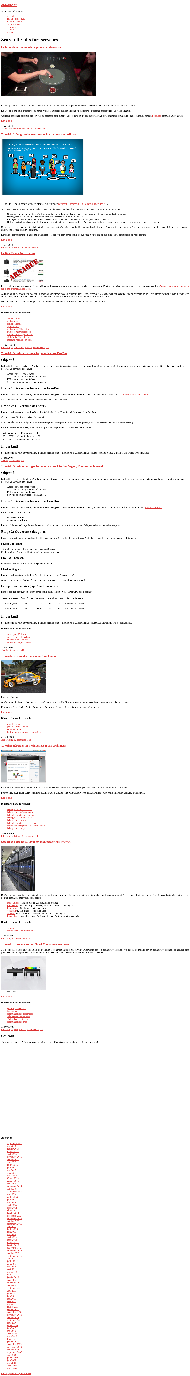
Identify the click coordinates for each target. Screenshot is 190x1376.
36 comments (15, 650)
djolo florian (13, 326)
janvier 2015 (13, 1181)
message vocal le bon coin (19, 340)
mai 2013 (11, 1234)
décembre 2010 (14, 1312)
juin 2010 (11, 1328)
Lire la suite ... (8, 121)
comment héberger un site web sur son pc (26, 825)
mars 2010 (12, 1336)
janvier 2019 (13, 1149)
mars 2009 (12, 1368)
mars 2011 (12, 1304)
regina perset (13, 321)
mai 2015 (11, 1170)
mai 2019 (11, 1146)
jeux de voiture (14, 724)
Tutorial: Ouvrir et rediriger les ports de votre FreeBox (34, 353)
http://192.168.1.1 (153, 507)
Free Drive (12, 908)
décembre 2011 (14, 1280)
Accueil (10, 16)
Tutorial (17, 247)
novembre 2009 (14, 1347)
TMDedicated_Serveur (18, 1019)
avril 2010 (12, 1333)
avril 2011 (11, 1301)
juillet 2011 (12, 1293)
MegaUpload (13, 903)
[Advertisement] (95, 1088)
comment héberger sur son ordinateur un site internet (82, 204)
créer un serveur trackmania (20, 1013)
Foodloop (157, 116)
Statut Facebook (14, 21)
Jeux (3, 739)
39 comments (28, 836)
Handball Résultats (16, 19)
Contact (10, 32)
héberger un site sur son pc (19, 809)
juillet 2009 (12, 1357)
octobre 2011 (13, 1285)
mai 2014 (11, 1202)
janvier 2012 (13, 1277)
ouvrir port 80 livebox (17, 634)
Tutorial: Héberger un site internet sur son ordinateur (33, 745)
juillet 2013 (12, 1229)
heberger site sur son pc (18, 820)
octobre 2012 (13, 1253)
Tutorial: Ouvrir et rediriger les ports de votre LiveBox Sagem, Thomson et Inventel (52, 466)
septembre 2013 (14, 1223)
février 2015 (13, 1178)
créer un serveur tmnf (17, 1022)
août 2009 (11, 1355)
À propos (11, 29)
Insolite (25, 128)
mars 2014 (12, 1207)
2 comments (14, 460)
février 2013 (13, 1242)
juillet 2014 (12, 1197)
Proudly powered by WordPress (16, 1373)
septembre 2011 (14, 1288)
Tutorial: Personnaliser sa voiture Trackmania (29, 655)
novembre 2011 (14, 1282)
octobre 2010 (13, 1317)
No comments (35, 128)
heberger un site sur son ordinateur (23, 823)
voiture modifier (14, 729)
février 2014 (13, 1210)
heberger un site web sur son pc (22, 815)
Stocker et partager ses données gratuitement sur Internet (35, 841)
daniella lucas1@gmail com (20, 334)
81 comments (33, 1029)
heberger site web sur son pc (20, 812)
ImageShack (13, 916)
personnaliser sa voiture (18, 726)
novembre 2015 (14, 1157)
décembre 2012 (14, 1248)
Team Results (13, 24)
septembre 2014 (14, 1191)
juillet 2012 (12, 1261)
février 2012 (13, 1274)
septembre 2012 (14, 1256)
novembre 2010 (14, 1315)
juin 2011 (11, 1296)
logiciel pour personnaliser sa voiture (24, 732)
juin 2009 (11, 1360)
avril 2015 (12, 1173)
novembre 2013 (14, 1218)
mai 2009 (11, 1363)
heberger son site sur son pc (20, 817)
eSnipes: (11, 913)
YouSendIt (12, 911)
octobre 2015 (13, 1159)
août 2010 (11, 1323)
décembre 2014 (14, 1183)
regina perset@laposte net (19, 329)
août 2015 (11, 1162)
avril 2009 (12, 1365)
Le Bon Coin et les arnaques (18, 253)
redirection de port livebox (19, 642)
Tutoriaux (11, 27)
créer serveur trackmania (18, 1016)
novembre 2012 (14, 1250)
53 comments (39, 347)
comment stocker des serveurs (21, 930)
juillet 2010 (12, 1325)
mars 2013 (12, 1240)
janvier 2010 (13, 1341)
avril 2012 (12, 1269)
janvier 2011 (13, 1309)
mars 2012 (12, 1272)
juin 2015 (11, 1167)
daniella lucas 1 (14, 323)
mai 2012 (11, 1266)
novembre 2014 (14, 1186)
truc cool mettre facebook (19, 332)
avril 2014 (12, 1205)
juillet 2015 (12, 1165)
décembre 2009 (14, 1344)
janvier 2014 (13, 1213)
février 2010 (13, 1339)
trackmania (12, 1011)
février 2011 (12, 1306)
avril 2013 (12, 1237)
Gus (29, 739)
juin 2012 (11, 1264)
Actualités (6, 128)
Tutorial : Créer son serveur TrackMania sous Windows (35, 944)
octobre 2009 (13, 1349)
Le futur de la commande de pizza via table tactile (31, 47)
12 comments (20, 739)
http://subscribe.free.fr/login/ (135, 394)
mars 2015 (12, 1175)
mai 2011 (11, 1298)
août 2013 (11, 1226)
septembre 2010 (14, 1320)
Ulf (44, 128)
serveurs (11, 928)
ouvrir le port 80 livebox (18, 637)
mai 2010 (11, 1331)
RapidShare (12, 905)
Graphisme (16, 128)
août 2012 (11, 1258)
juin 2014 (11, 1199)
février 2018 (13, 1151)
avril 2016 (12, 1154)
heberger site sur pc (16, 828)
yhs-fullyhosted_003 (16, 1008)
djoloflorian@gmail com (18, 337)
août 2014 (11, 1194)
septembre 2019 (14, 1143)
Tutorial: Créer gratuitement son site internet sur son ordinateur (40, 134)
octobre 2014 (13, 1189)
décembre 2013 (14, 1215)
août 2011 (11, 1290)
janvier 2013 (13, 1245)
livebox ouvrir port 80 (17, 639)
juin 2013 (11, 1232)
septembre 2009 (14, 1352)
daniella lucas (13, 318)
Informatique (7, 247)
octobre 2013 (13, 1221)
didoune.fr (9, 5)
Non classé (19, 347)
